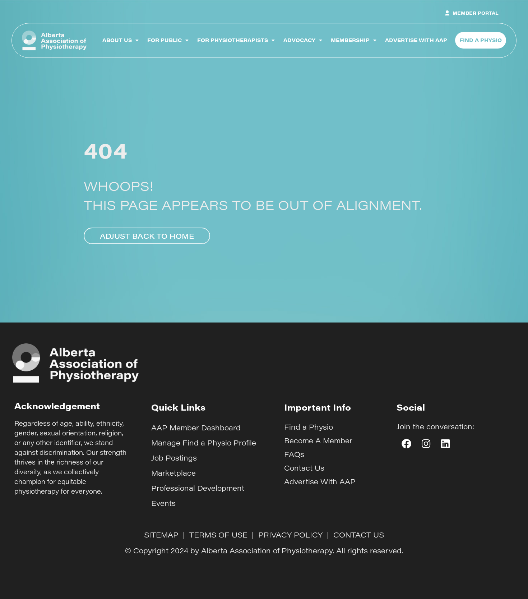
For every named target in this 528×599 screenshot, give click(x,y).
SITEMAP (161, 534)
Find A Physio (480, 40)
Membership (350, 40)
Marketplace (173, 472)
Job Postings (174, 457)
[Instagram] (425, 443)
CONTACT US (358, 534)
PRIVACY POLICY (290, 534)
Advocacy (299, 40)
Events (163, 503)
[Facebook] (406, 443)
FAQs (294, 454)
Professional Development (197, 488)
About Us (117, 40)
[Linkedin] (445, 443)
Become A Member (318, 440)
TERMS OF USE (218, 534)
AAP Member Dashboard (196, 427)
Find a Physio (308, 426)
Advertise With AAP (416, 40)
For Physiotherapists (232, 40)
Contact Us (304, 467)
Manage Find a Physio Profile (203, 442)
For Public (164, 40)
